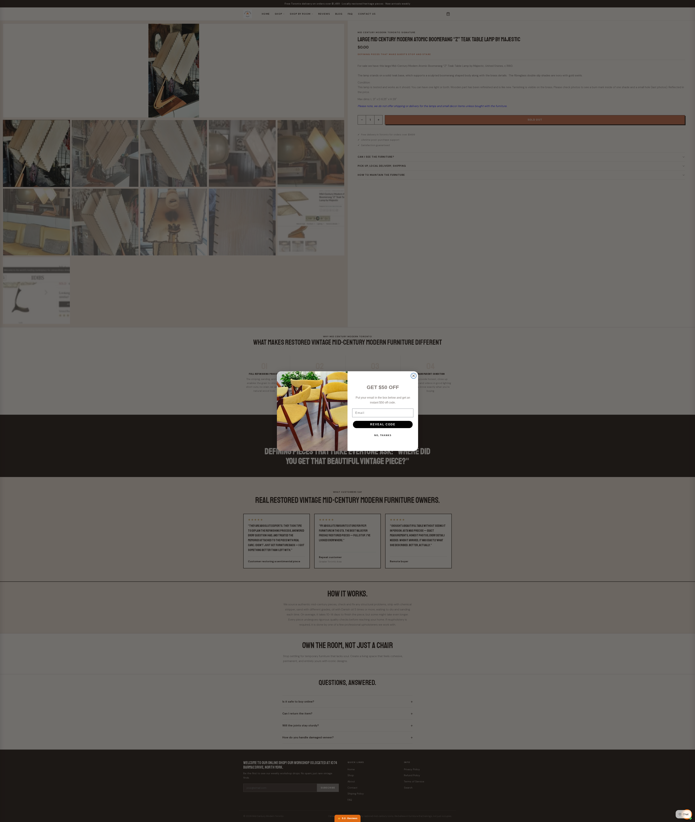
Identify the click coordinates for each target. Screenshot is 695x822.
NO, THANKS (382, 435)
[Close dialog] (413, 376)
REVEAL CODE (382, 424)
